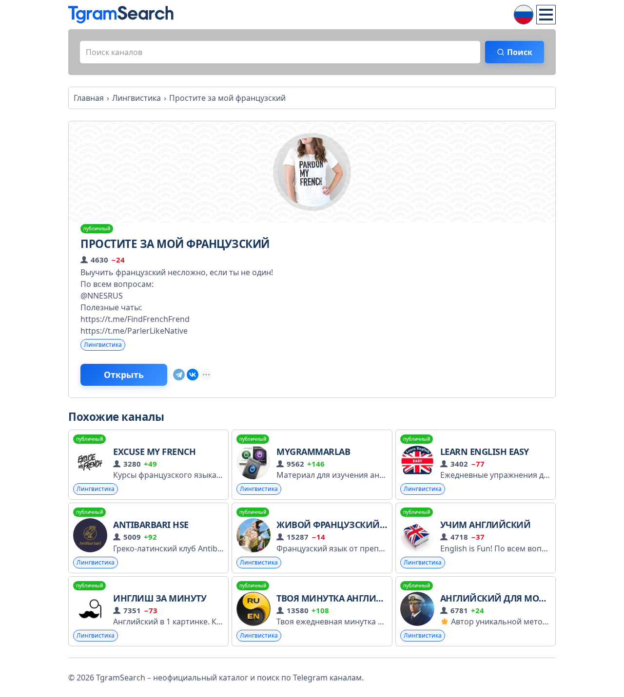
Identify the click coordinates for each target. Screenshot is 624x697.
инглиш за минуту (159, 598)
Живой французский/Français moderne (372, 524)
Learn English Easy (484, 451)
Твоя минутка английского (343, 598)
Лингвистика (103, 344)
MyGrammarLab (313, 451)
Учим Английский (485, 524)
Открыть (124, 374)
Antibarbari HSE (151, 524)
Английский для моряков (503, 598)
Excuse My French (154, 451)
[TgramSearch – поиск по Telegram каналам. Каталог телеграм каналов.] (121, 14)
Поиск (519, 52)
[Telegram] (179, 374)
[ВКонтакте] (192, 374)
